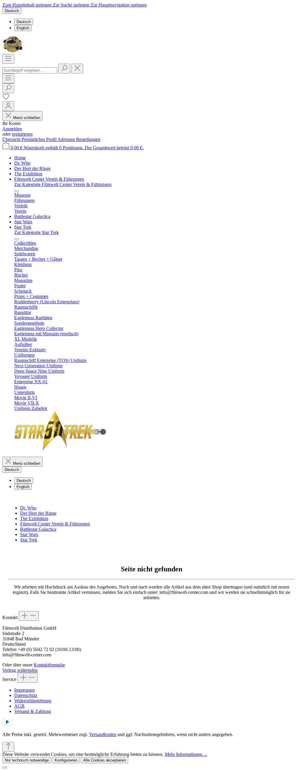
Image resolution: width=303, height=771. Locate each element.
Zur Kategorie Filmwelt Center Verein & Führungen (63, 184)
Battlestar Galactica (38, 529)
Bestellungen (88, 139)
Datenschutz (25, 695)
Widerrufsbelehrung (32, 700)
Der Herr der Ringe (38, 513)
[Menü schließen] (16, 191)
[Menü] (8, 59)
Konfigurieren (66, 760)
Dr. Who (28, 507)
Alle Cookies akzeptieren (104, 760)
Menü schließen (26, 118)
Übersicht (12, 139)
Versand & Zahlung (32, 711)
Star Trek (28, 539)
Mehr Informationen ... (186, 754)
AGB (19, 706)
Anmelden (12, 128)
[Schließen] (4, 767)
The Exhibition (34, 518)
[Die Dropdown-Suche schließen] (77, 68)
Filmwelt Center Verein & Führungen (55, 523)
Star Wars (29, 534)
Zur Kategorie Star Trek (36, 232)
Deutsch (24, 22)
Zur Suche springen (72, 4)
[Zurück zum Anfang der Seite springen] (8, 747)
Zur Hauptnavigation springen (119, 4)
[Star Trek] (60, 449)
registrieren (22, 134)
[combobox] (29, 70)
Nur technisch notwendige (27, 760)
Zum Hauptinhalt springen (27, 4)
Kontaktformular (49, 664)
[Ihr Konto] (8, 106)
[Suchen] (64, 68)
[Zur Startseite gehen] (13, 51)
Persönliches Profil (39, 139)
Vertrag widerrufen (20, 670)
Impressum (24, 690)
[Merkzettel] (5, 98)
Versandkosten (102, 734)
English (23, 28)
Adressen (66, 139)
